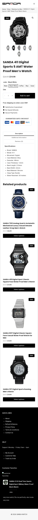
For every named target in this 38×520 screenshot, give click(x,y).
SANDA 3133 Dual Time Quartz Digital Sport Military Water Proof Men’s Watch (21, 484)
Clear (4, 89)
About (7, 418)
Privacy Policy (10, 427)
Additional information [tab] (19, 137)
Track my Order (10, 458)
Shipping (8, 421)
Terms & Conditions (12, 430)
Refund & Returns (11, 424)
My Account (9, 453)
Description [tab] (19, 133)
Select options (19, 236)
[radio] (5, 86)
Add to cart (25, 95)
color (5, 82)
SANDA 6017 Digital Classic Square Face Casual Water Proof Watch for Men (17, 335)
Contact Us (9, 433)
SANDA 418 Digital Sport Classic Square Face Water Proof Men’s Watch (19, 280)
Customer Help (10, 456)
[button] (32, 17)
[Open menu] (34, 3)
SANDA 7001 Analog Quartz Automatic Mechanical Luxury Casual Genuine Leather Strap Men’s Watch (19, 225)
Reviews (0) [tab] (19, 141)
